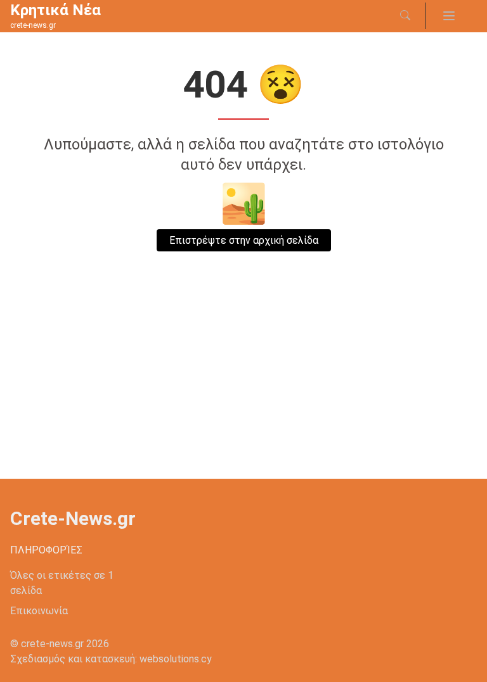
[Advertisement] (243, 383)
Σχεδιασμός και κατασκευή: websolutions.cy (111, 659)
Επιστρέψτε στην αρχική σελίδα (243, 240)
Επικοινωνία (39, 611)
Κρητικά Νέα (55, 10)
